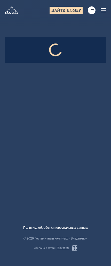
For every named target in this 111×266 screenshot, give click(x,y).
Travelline (63, 247)
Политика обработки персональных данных (55, 227)
